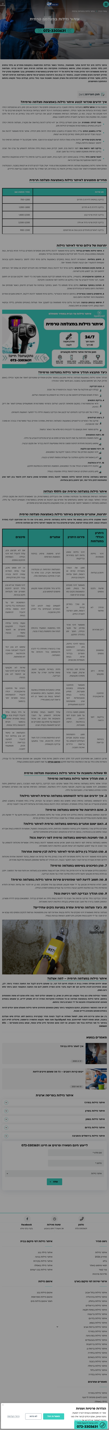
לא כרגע (33, 1416)
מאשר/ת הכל (53, 1416)
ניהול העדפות (13, 1416)
